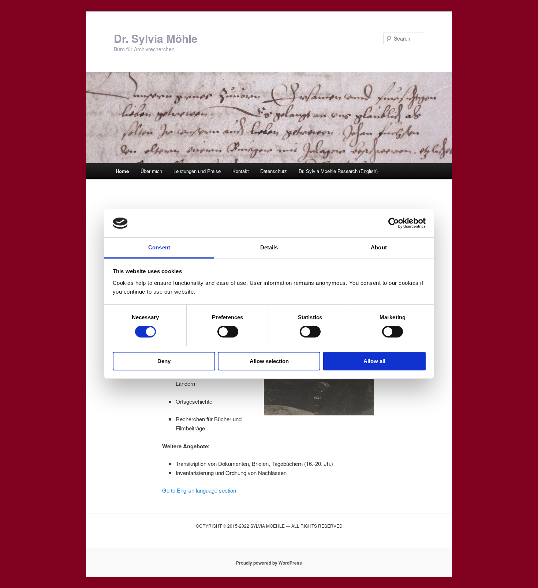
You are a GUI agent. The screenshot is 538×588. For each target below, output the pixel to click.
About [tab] (379, 247)
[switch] (227, 332)
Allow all (374, 361)
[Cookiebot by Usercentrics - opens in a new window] (394, 223)
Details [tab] (269, 247)
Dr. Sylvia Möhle (156, 38)
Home (122, 170)
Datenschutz (273, 170)
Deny (164, 361)
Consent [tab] (159, 247)
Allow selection (269, 361)
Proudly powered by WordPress (269, 562)
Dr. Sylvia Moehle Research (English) (338, 170)
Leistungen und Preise (197, 170)
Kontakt (240, 170)
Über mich (151, 170)
